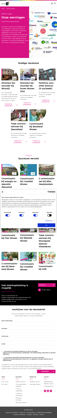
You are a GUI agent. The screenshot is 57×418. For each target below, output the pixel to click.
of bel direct (46, 290)
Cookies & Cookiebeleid (19, 414)
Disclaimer (35, 414)
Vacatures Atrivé (34, 381)
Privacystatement (31, 412)
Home (3, 8)
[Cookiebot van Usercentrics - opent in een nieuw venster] (48, 192)
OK (46, 225)
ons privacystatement (34, 368)
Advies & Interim (21, 381)
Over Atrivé (4, 381)
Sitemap (41, 414)
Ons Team (4, 384)
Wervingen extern (35, 384)
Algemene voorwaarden (11, 412)
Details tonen (48, 220)
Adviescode (22, 412)
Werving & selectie (21, 402)
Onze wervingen (11, 8)
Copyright (29, 414)
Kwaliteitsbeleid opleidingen (44, 412)
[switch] (21, 215)
